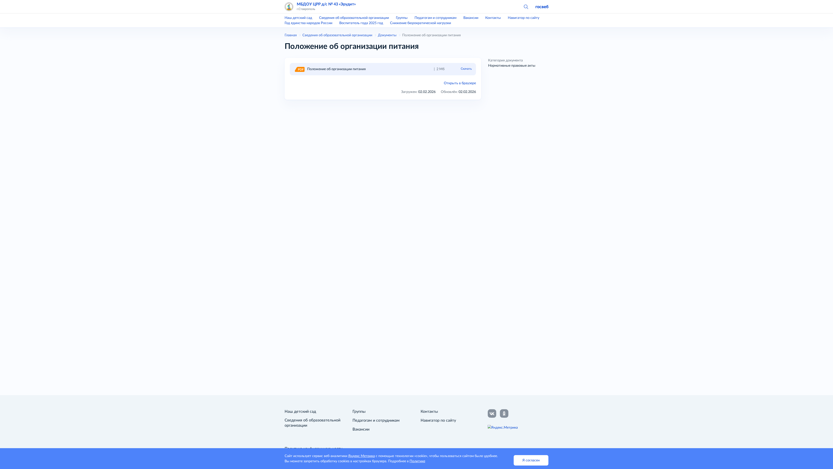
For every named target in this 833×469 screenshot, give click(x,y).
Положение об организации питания (336, 69)
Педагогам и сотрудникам (435, 18)
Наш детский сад (298, 18)
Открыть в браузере (460, 83)
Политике (417, 461)
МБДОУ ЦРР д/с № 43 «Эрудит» (326, 4)
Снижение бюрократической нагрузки (420, 23)
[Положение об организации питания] (299, 69)
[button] (525, 6)
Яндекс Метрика (361, 456)
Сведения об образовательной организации (354, 18)
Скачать (466, 68)
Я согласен (531, 460)
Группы (402, 18)
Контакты (493, 18)
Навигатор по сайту (523, 18)
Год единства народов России (308, 23)
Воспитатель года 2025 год (361, 23)
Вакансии (470, 18)
